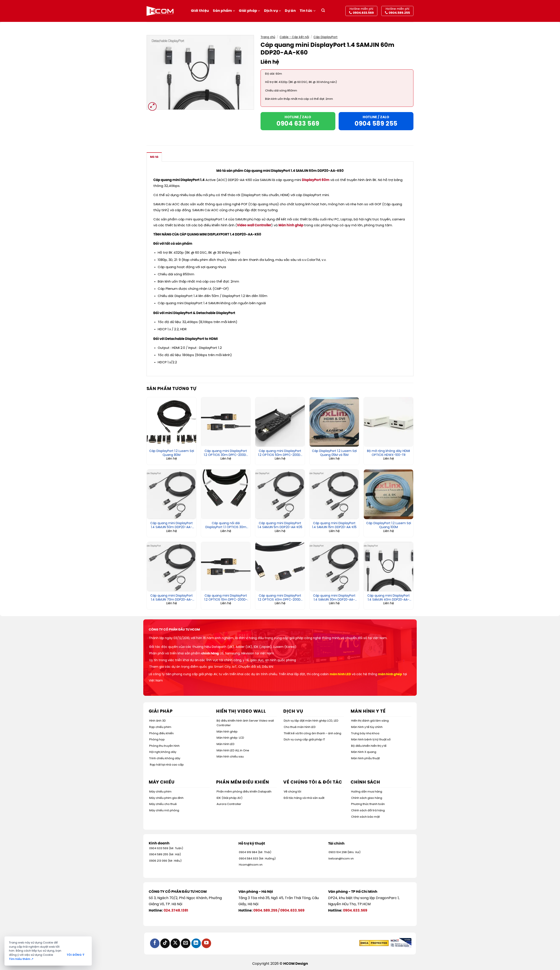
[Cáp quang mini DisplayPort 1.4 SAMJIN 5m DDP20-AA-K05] (280, 494)
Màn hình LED (225, 744)
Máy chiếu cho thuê (163, 804)
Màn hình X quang (363, 752)
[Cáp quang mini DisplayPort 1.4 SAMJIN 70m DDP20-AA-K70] (171, 566)
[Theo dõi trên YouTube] (206, 943)
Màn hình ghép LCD (230, 737)
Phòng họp (157, 739)
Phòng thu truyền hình (164, 746)
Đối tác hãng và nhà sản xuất (304, 798)
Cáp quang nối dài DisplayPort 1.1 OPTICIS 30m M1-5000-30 (225, 525)
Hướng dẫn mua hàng (366, 791)
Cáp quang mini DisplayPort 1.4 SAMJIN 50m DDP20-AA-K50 (171, 525)
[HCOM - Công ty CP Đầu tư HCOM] (160, 11)
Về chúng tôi (292, 791)
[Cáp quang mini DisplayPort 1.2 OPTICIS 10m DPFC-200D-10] (225, 566)
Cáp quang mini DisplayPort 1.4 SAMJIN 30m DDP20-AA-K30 (334, 598)
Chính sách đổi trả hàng (368, 810)
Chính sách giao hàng (366, 798)
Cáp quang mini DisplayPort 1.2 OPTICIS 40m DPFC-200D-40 (280, 598)
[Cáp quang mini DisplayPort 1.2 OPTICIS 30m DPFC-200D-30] (225, 422)
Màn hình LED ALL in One (233, 750)
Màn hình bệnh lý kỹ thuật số (371, 739)
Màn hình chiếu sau (230, 756)
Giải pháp (248, 11)
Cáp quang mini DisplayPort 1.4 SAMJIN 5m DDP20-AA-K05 (280, 525)
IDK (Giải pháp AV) (229, 798)
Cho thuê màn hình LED (300, 727)
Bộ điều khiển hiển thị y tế (369, 746)
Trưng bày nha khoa (365, 733)
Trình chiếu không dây (164, 758)
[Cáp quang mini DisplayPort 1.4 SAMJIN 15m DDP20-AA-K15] (334, 494)
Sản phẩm (222, 11)
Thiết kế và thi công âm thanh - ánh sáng (312, 733)
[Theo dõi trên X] (175, 943)
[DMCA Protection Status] (374, 943)
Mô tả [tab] (154, 157)
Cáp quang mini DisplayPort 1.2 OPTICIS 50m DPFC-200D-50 (280, 453)
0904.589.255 (265, 910)
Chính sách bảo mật (365, 816)
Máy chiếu (162, 782)
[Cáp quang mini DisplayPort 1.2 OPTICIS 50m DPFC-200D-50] (280, 422)
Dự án (290, 11)
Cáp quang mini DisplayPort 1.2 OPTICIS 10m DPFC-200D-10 (225, 598)
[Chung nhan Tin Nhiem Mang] (400, 943)
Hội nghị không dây (162, 752)
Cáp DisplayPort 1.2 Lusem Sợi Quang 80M (171, 453)
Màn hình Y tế (368, 711)
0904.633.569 (292, 910)
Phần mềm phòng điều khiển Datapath (244, 791)
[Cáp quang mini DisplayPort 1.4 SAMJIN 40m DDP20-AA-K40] (388, 566)
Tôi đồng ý (75, 955)
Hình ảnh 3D (157, 720)
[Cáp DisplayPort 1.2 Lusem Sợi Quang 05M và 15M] (334, 422)
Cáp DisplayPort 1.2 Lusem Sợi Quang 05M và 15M (334, 453)
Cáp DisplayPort (325, 37)
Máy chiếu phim (160, 791)
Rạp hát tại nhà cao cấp (167, 764)
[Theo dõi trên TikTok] (165, 943)
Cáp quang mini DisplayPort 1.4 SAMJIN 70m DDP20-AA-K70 (171, 598)
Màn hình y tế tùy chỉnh (367, 727)
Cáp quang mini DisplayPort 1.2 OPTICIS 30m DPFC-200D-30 (226, 453)
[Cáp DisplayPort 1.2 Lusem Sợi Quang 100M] (388, 494)
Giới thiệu (200, 11)
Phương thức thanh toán (368, 804)
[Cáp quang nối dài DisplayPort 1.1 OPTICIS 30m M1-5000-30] (225, 494)
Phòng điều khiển (161, 733)
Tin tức (306, 11)
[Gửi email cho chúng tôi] (185, 943)
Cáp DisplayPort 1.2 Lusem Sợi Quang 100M (388, 525)
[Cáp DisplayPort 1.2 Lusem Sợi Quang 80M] (171, 422)
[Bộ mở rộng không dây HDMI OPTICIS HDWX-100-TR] (388, 422)
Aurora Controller (229, 804)
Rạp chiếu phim (160, 727)
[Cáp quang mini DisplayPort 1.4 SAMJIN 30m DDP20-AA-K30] (334, 566)
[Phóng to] (152, 106)
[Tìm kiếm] (323, 11)
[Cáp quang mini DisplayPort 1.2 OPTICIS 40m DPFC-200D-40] (280, 566)
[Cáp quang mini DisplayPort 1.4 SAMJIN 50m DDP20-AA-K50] (171, 494)
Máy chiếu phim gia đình (166, 798)
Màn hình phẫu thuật (365, 758)
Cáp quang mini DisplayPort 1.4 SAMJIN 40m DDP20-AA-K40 (388, 598)
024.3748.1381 (176, 910)
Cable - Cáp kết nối (294, 37)
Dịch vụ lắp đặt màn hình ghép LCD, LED (311, 720)
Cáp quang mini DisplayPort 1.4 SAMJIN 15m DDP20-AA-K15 (334, 525)
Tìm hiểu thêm (21, 959)
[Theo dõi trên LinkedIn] (196, 943)
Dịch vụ (271, 11)
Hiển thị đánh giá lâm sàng (370, 720)
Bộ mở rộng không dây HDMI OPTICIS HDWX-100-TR (388, 453)
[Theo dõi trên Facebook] (154, 943)
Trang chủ (268, 37)
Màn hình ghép (290, 225)
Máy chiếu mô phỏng (164, 810)
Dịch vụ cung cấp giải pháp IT (304, 739)
